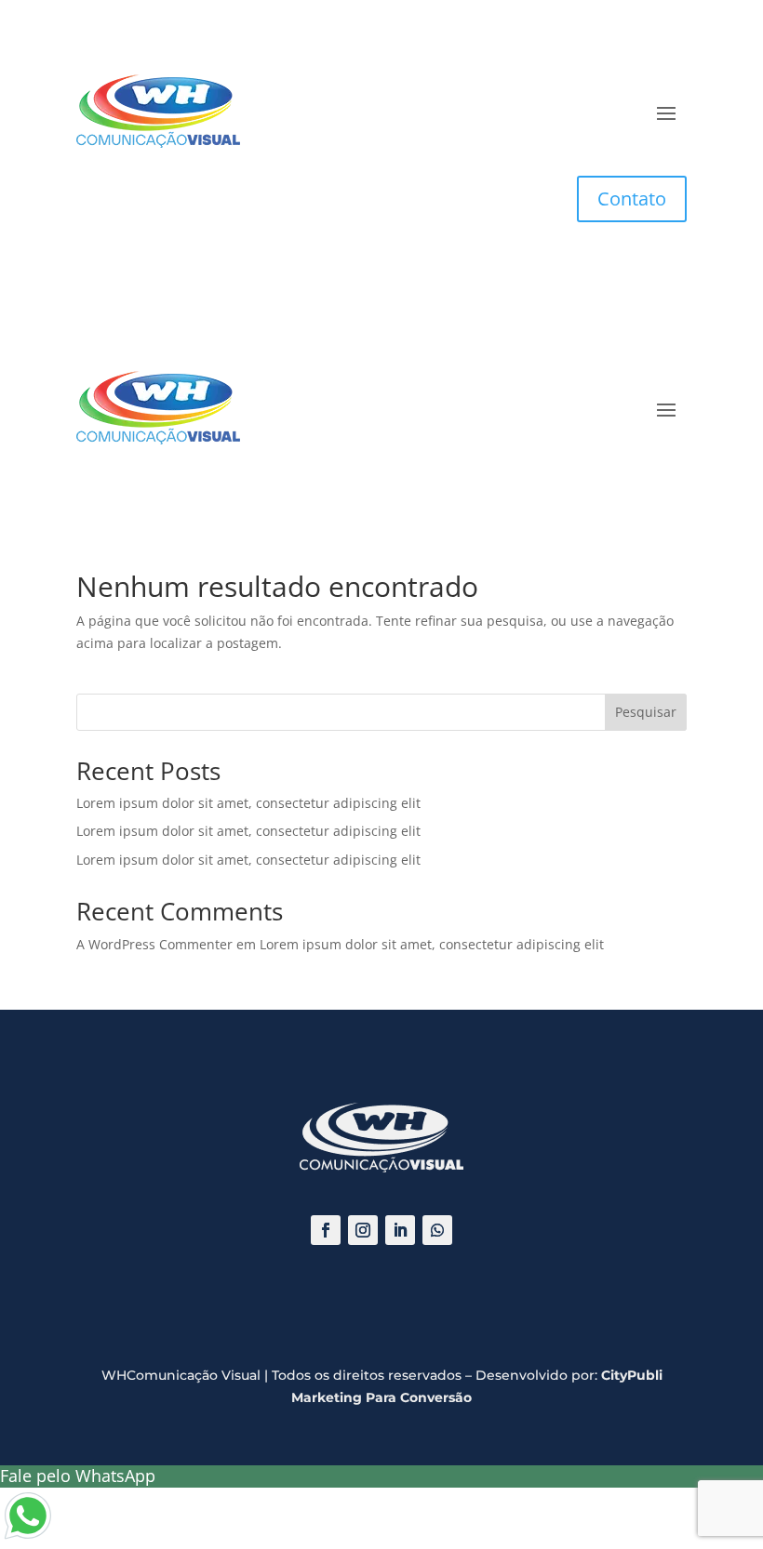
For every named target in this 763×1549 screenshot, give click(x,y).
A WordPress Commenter (154, 944)
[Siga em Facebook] (326, 1230)
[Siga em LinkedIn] (400, 1230)
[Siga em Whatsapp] (437, 1230)
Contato (631, 198)
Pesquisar (645, 712)
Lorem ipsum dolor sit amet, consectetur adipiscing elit (248, 803)
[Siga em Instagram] (363, 1230)
